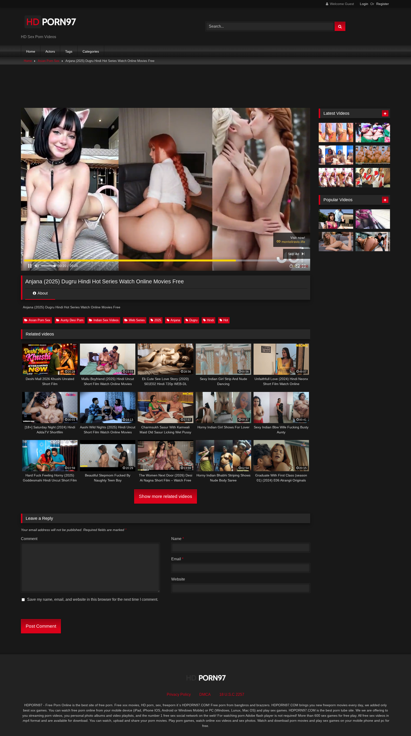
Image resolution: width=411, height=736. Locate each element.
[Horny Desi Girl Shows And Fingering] (336, 177)
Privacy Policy (179, 694)
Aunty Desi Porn (72, 320)
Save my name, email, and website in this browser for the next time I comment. (92, 599)
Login (364, 4)
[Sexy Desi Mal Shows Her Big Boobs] (336, 132)
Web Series (137, 320)
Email (177, 559)
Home (30, 51)
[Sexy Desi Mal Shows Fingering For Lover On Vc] (373, 155)
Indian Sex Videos (106, 320)
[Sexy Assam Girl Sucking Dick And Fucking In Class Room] (373, 177)
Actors (50, 51)
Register (382, 4)
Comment (29, 539)
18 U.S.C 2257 (231, 694)
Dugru (193, 320)
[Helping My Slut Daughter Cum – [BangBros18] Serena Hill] (336, 219)
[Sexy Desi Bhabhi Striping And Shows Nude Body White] (336, 155)
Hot (225, 320)
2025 (157, 320)
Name (177, 539)
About (42, 293)
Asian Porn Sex (48, 61)
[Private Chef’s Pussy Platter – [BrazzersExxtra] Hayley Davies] (373, 241)
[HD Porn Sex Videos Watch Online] (50, 22)
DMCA (205, 694)
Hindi (210, 320)
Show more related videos (165, 496)
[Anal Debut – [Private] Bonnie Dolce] (336, 241)
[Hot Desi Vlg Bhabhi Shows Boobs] (373, 132)
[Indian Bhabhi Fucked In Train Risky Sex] (373, 219)
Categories (91, 51)
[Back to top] (396, 721)
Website (178, 579)
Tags (68, 51)
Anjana (175, 320)
